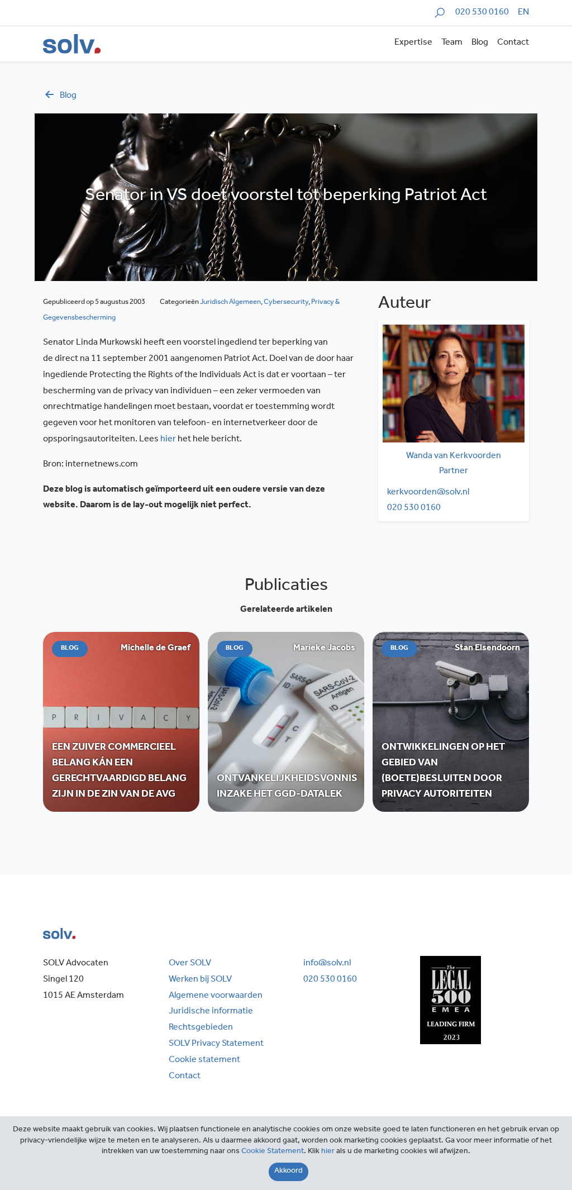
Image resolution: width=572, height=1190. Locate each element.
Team (452, 43)
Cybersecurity (286, 302)
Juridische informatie (211, 1011)
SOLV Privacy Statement (216, 1044)
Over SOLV (190, 963)
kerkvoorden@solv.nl (428, 492)
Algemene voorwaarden (216, 996)
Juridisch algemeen (230, 302)
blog (68, 96)
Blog (479, 43)
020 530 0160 (482, 12)
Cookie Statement (272, 1152)
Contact (513, 43)
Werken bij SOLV (200, 979)
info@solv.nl (327, 963)
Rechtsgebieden (201, 1028)
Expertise (413, 43)
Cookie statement (204, 1060)
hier (168, 439)
